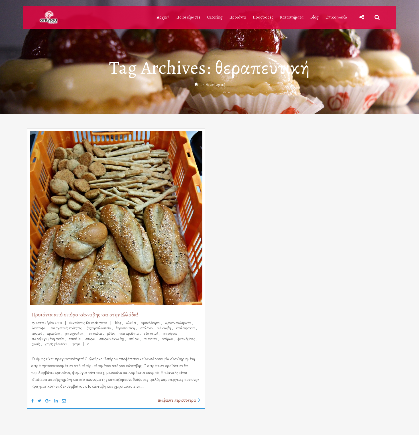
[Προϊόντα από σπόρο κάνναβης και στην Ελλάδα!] (116, 218)
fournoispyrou (96, 322)
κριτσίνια (54, 333)
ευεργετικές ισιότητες (66, 328)
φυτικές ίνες (187, 338)
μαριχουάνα (74, 333)
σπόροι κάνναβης (112, 338)
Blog (314, 17)
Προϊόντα (237, 17)
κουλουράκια (186, 328)
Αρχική (163, 17)
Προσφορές (263, 17)
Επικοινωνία (336, 17)
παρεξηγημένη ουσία (48, 338)
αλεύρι (131, 322)
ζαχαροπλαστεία (99, 328)
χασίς (36, 344)
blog (118, 322)
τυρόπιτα (151, 338)
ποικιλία (75, 338)
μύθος (111, 333)
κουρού (37, 333)
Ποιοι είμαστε (188, 17)
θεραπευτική (126, 328)
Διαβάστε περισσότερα (177, 400)
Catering (215, 17)
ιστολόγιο (146, 328)
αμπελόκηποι (151, 322)
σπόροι (90, 338)
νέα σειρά (151, 333)
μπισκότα (95, 333)
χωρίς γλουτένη (56, 344)
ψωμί (76, 344)
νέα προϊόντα (129, 333)
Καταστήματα (292, 17)
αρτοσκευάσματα (178, 322)
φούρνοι (168, 338)
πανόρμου (170, 333)
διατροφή (39, 328)
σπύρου (134, 338)
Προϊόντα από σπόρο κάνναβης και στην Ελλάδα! (84, 314)
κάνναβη (164, 328)
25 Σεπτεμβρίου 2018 (47, 322)
